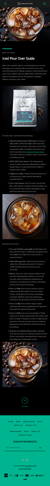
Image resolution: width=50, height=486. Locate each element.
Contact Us (30, 425)
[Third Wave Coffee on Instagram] (27, 460)
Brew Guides (29, 421)
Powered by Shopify (25, 468)
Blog (40, 421)
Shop (18, 421)
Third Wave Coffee (31, 466)
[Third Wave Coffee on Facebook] (23, 460)
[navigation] (5, 4)
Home (10, 421)
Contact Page (25, 435)
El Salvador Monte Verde (34, 152)
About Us (18, 425)
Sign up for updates (25, 441)
